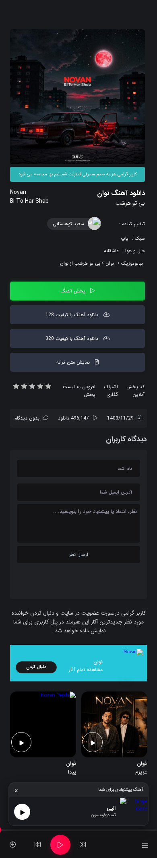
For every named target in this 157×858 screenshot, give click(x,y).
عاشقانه (111, 251)
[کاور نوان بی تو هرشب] (77, 96)
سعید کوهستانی (68, 224)
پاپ (124, 238)
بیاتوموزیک (132, 263)
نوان (109, 263)
